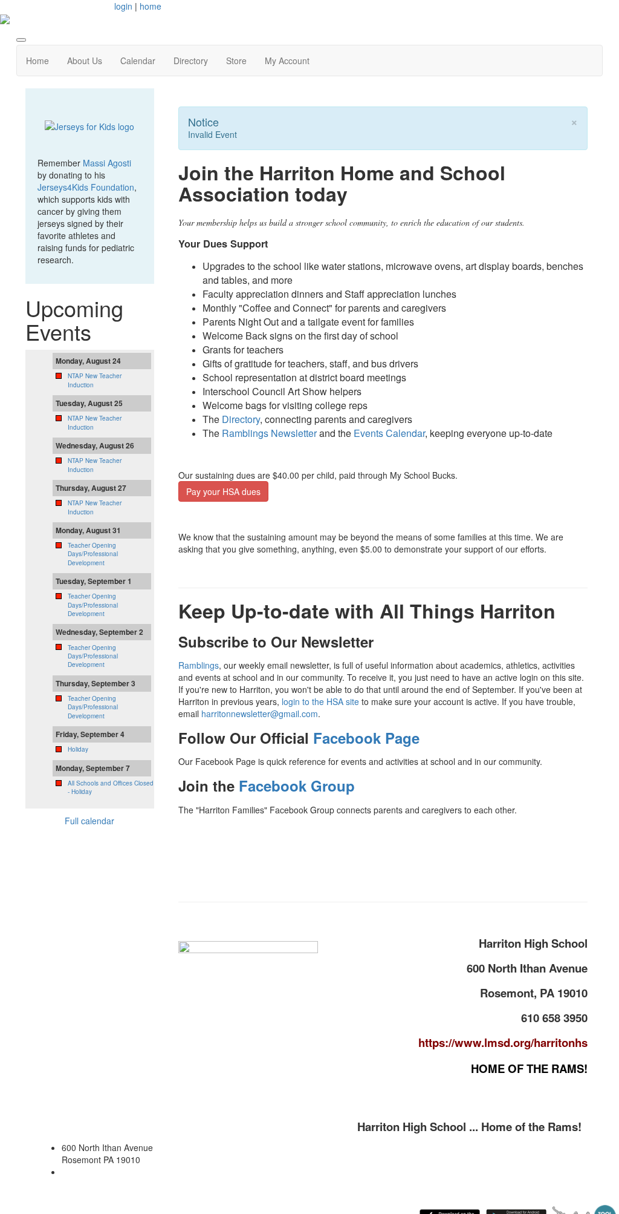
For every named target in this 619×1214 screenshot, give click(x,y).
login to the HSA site (320, 701)
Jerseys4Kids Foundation (85, 187)
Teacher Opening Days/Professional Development (93, 554)
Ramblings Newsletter (269, 433)
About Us (84, 60)
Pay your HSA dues (223, 491)
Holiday (78, 749)
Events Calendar (389, 433)
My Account (287, 60)
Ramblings (198, 665)
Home (37, 60)
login (123, 6)
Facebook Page (366, 737)
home (150, 6)
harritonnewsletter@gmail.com (259, 713)
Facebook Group (297, 785)
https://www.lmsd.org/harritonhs (503, 1042)
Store (236, 60)
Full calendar (89, 821)
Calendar (137, 60)
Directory (190, 60)
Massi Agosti (107, 163)
